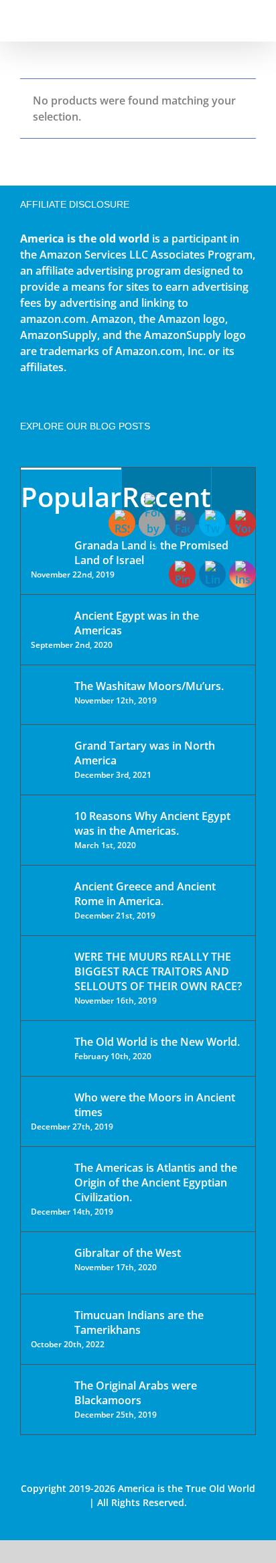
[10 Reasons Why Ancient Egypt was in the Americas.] (48, 830)
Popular (71, 496)
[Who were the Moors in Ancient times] (48, 1098)
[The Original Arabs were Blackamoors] (48, 1397)
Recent (166, 496)
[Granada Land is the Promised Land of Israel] (48, 546)
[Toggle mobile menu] (250, 20)
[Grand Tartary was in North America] (48, 755)
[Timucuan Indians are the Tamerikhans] (48, 1319)
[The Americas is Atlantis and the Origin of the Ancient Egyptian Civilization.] (48, 1177)
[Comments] (233, 496)
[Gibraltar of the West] (48, 1262)
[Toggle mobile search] (226, 20)
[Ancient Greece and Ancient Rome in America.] (48, 896)
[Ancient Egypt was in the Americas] (48, 618)
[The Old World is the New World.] (48, 1047)
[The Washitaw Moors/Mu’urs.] (48, 695)
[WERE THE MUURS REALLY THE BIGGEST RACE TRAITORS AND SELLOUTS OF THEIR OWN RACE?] (48, 975)
